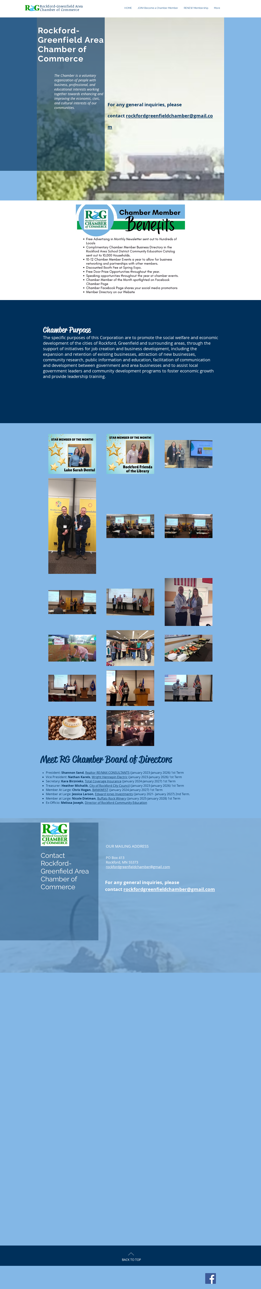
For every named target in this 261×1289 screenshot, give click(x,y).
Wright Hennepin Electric (110, 777)
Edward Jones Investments (114, 794)
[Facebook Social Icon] (210, 1278)
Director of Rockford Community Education (116, 803)
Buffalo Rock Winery (111, 798)
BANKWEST (100, 790)
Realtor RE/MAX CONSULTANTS (107, 772)
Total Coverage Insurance (103, 781)
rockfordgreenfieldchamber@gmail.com (138, 867)
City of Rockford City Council (109, 786)
